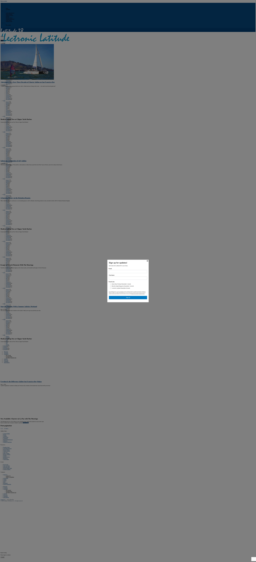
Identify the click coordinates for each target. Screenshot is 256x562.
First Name (111, 275)
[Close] (147, 261)
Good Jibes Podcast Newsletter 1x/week (121, 284)
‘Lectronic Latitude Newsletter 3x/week (121, 288)
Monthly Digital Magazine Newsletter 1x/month (123, 286)
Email (110, 268)
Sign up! (128, 297)
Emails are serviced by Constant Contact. (138, 293)
